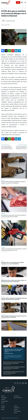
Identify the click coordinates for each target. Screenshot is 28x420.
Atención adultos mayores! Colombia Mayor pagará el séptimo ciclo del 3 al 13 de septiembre (14, 298)
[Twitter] (23, 383)
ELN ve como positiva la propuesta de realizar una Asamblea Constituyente (21, 147)
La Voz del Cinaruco (9, 418)
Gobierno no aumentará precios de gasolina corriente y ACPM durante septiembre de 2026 (14, 249)
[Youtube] (26, 383)
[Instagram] (18, 383)
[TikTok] (20, 383)
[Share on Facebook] (2, 50)
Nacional (2, 296)
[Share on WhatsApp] (9, 50)
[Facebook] (15, 383)
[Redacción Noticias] (3, 21)
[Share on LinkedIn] (16, 50)
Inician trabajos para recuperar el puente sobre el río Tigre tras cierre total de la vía (14, 316)
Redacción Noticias (9, 353)
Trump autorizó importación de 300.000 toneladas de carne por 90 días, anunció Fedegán (13, 215)
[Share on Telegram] (19, 50)
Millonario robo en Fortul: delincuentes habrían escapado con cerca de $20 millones (12, 263)
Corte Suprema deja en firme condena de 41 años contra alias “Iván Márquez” (7, 147)
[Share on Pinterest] (12, 50)
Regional (2, 278)
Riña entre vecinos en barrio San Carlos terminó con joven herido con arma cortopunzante (13, 281)
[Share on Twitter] (6, 50)
